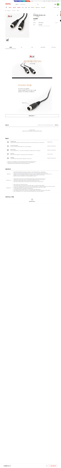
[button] (57, 15)
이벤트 (29, 7)
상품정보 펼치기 (31, 115)
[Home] (5, 10)
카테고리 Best (53, 47)
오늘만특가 (18, 7)
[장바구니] (55, 4)
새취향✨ (10, 7)
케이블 (18, 10)
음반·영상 (14, 7)
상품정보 (10, 47)
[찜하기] (47, 466)
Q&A (32, 47)
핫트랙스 (17, 4)
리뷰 (21, 47)
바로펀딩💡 (33, 7)
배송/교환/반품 (43, 47)
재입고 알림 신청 (53, 465)
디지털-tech (8, 10)
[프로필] (58, 4)
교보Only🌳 (43, 7)
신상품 (26, 7)
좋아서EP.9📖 (38, 7)
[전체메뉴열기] (6, 7)
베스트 (23, 7)
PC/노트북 (13, 10)
